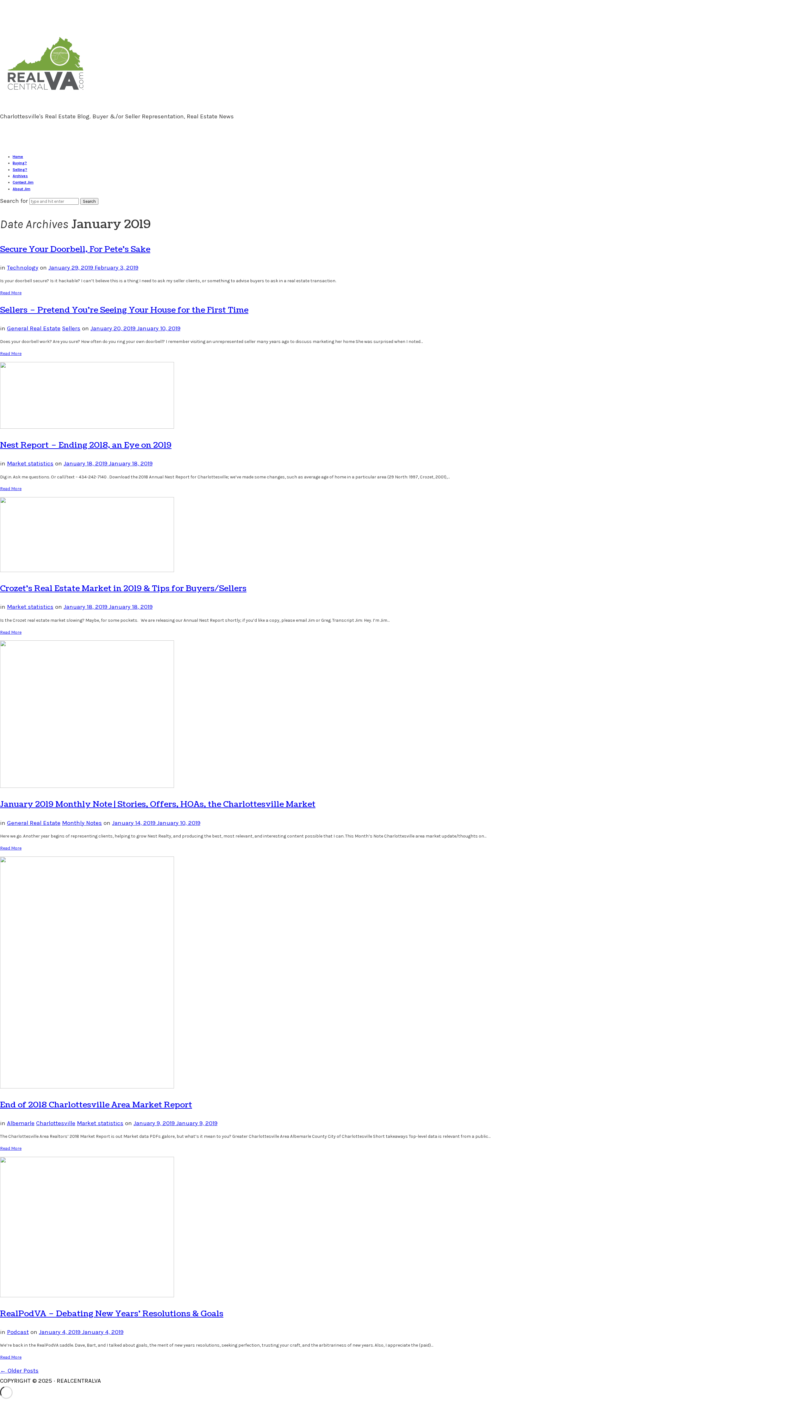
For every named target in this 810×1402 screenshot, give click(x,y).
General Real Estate (33, 328)
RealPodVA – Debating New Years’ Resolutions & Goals (111, 1313)
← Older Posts (19, 1370)
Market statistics (30, 463)
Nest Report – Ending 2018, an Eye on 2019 (85, 445)
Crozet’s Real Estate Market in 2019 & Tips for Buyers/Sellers (123, 588)
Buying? (20, 163)
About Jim (21, 189)
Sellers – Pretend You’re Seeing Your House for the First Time (124, 310)
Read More (11, 293)
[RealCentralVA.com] (45, 92)
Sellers (71, 328)
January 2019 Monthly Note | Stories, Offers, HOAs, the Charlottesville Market (157, 804)
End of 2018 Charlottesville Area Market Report (96, 1105)
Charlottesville (55, 1123)
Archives (20, 176)
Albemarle (20, 1123)
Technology (22, 267)
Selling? (20, 169)
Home (18, 156)
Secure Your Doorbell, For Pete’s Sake (75, 249)
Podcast (18, 1332)
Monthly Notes (82, 822)
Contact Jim (23, 182)
